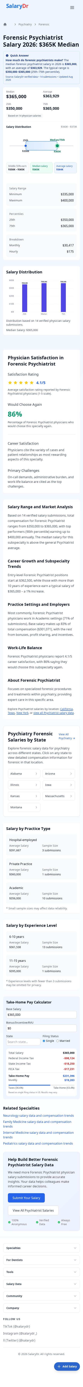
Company (12, 1308)
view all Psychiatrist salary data (53, 713)
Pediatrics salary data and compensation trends (38, 1143)
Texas (11, 713)
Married (65, 1041)
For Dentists (14, 1260)
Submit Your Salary (26, 1198)
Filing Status (51, 1036)
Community (14, 1296)
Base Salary (13, 1009)
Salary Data (13, 1284)
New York (22, 713)
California (66, 709)
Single (50, 1041)
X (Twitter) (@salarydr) (19, 1340)
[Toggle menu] (72, 7)
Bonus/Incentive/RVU (19, 1022)
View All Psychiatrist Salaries (33, 1210)
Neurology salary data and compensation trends (38, 1115)
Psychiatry (25, 24)
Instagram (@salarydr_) (20, 1333)
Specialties (13, 1248)
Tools (9, 1272)
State (9, 1036)
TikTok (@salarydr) (16, 1326)
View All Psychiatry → (67, 736)
